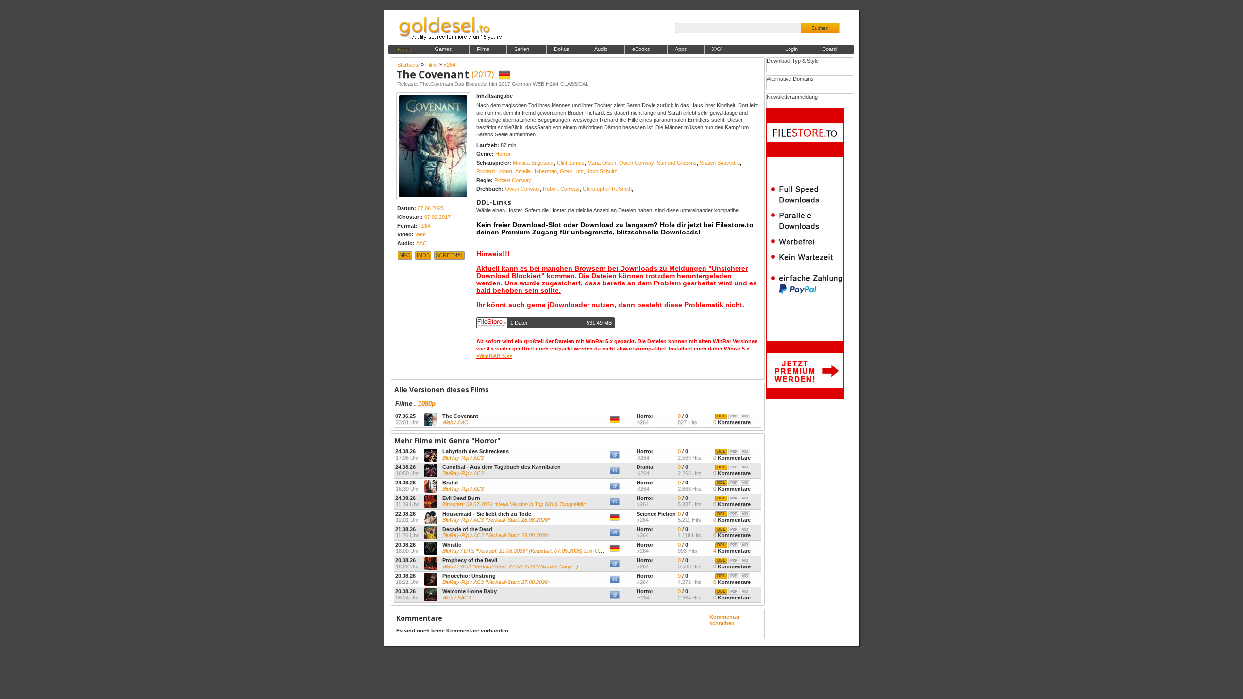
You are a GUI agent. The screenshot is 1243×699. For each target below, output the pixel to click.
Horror (503, 154)
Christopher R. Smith (607, 189)
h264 (425, 226)
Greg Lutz (572, 171)
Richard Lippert (494, 171)
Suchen (820, 28)
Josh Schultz (602, 171)
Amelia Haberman (536, 171)
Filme (403, 403)
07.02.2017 (437, 217)
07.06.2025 (431, 208)
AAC (421, 243)
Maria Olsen (602, 163)
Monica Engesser (533, 163)
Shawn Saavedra (720, 163)
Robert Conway (512, 180)
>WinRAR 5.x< (494, 356)
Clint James (571, 163)
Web (420, 234)
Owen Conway (636, 163)
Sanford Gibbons (677, 163)
